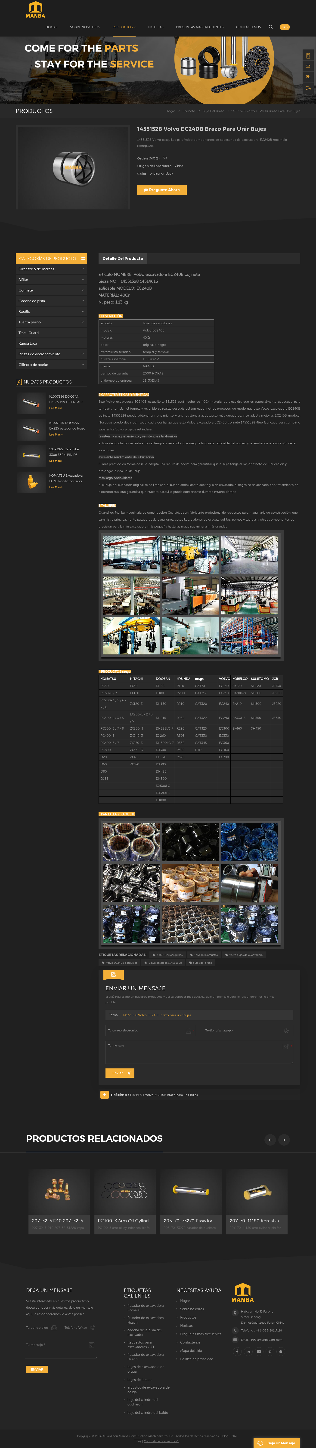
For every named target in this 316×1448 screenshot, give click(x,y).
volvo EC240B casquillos (121, 962)
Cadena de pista (32, 301)
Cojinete (189, 111)
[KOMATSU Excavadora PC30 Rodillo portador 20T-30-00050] (31, 482)
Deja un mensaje (281, 1443)
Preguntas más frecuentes (200, 27)
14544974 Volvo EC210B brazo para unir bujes (164, 1095)
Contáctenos (248, 27)
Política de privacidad (196, 1359)
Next (284, 1140)
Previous (270, 1140)
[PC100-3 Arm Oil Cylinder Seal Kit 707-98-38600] (125, 1192)
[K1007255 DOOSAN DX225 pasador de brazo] (31, 429)
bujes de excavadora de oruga (145, 1369)
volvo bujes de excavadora (246, 955)
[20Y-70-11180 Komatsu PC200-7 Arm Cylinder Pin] (257, 1192)
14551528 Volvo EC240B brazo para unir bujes (157, 1015)
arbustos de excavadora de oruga (148, 1389)
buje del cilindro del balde (147, 1412)
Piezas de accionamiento (39, 354)
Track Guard (29, 333)
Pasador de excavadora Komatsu (145, 1308)
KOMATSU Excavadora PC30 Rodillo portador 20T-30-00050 (66, 479)
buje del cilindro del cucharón (142, 1402)
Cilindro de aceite (33, 364)
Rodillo (24, 311)
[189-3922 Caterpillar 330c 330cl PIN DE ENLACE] (31, 455)
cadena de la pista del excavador (144, 1332)
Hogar (52, 27)
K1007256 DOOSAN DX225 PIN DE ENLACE (66, 399)
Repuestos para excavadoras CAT (141, 1344)
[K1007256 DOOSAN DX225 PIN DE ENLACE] (31, 403)
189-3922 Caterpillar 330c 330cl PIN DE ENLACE (64, 452)
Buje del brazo (213, 111)
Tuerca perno (30, 322)
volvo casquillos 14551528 (165, 962)
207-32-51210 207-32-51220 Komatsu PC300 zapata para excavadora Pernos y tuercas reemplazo (59, 1220)
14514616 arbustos (206, 955)
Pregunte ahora (164, 190)
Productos (123, 27)
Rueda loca (28, 343)
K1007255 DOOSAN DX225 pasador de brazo (67, 425)
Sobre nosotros (85, 27)
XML (235, 1436)
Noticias (156, 27)
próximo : (120, 1094)
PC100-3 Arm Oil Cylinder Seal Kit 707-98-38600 (125, 1220)
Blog (225, 1436)
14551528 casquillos (169, 955)
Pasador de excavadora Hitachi (145, 1320)
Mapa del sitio (191, 1351)
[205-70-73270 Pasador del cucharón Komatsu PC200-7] (191, 1192)
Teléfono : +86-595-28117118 (261, 1330)
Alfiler (23, 279)
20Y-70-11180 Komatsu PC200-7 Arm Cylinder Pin (257, 1220)
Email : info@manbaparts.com (261, 1339)
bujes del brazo (202, 962)
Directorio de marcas (36, 269)
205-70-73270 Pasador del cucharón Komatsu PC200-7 (191, 1220)
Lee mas (55, 408)
